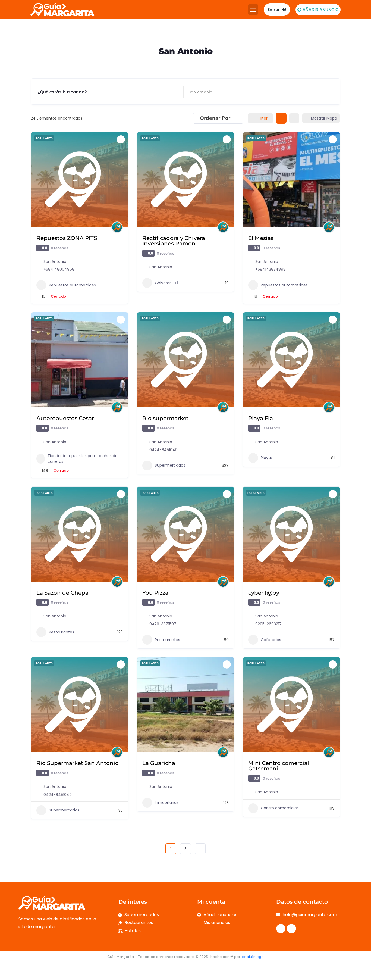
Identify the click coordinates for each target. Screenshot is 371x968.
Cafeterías (271, 639)
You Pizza (155, 592)
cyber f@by (263, 592)
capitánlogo (253, 956)
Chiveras (163, 283)
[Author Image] (117, 227)
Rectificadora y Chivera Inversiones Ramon (173, 241)
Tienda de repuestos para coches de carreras (83, 458)
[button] (253, 9)
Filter (263, 118)
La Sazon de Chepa (62, 592)
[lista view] (294, 118)
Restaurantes (61, 632)
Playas (267, 457)
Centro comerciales (280, 808)
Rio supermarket (165, 418)
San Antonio (54, 261)
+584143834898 (270, 269)
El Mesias (260, 238)
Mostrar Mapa (324, 118)
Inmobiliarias (166, 802)
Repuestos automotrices (72, 285)
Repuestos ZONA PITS (66, 238)
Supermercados (170, 465)
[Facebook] (280, 928)
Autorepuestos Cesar (65, 418)
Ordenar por (215, 118)
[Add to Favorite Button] (121, 139)
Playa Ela (260, 418)
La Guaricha (158, 763)
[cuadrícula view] (281, 118)
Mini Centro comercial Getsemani (278, 766)
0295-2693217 (268, 624)
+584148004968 (58, 269)
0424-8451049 (163, 449)
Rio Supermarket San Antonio (77, 763)
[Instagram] (291, 928)
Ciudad (196, 92)
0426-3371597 (162, 624)
